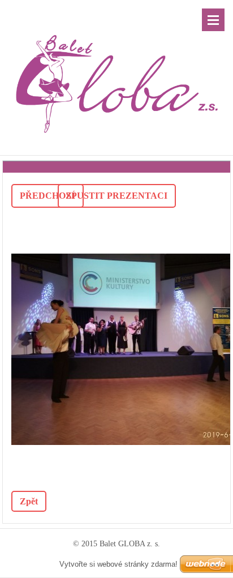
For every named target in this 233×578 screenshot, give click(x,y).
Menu (213, 19)
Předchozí (47, 195)
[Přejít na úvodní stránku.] (116, 70)
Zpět (29, 501)
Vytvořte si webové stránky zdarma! (118, 564)
